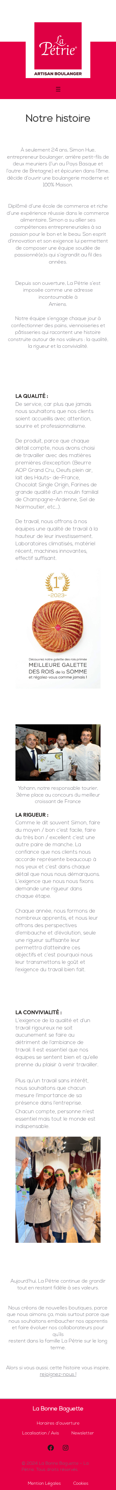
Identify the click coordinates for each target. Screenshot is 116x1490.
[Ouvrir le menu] (58, 89)
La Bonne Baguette (58, 1409)
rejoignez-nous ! (58, 1374)
